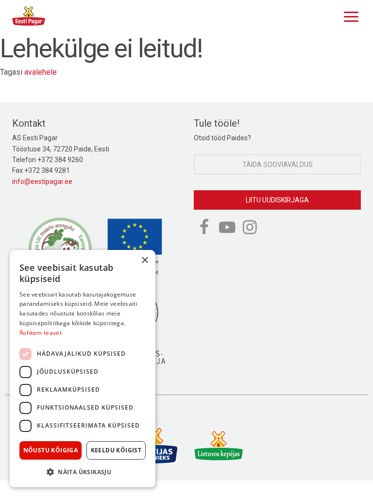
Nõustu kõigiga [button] (50, 450)
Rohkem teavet (40, 333)
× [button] (144, 260)
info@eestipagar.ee (42, 181)
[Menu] (349, 15)
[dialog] (82, 368)
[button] (82, 472)
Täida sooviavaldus (277, 164)
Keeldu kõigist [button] (116, 450)
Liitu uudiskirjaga (277, 200)
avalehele (40, 72)
